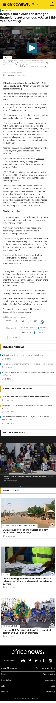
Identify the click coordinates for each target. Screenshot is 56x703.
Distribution (6, 680)
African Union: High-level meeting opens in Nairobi (23, 355)
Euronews (50, 692)
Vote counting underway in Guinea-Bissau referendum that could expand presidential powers (27, 581)
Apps (52, 686)
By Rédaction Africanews (13, 73)
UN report (8, 228)
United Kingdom (11, 626)
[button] (32, 48)
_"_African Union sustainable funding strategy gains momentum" (23, 161)
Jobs (3, 686)
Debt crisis (26, 333)
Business (6, 11)
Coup (6, 575)
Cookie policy (49, 674)
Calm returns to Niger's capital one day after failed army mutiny (25, 531)
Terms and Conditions (45, 668)
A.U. (16, 148)
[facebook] (44, 661)
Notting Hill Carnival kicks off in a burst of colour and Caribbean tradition (27, 631)
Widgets (4, 692)
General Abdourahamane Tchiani (19, 526)
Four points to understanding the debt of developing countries (28, 364)
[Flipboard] (37, 661)
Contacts (5, 674)
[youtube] (23, 661)
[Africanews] (18, 4)
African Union (28, 328)
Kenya (8, 58)
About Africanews (9, 668)
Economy (13, 338)
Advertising (49, 680)
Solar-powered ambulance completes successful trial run (25, 397)
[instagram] (50, 661)
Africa (39, 333)
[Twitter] (30, 661)
